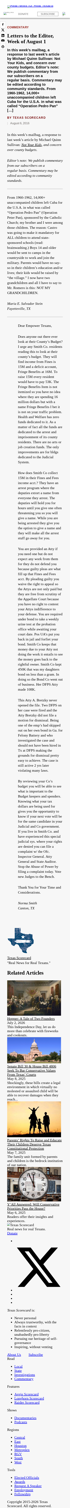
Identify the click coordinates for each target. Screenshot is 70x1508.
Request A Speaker (28, 1486)
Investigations (24, 1375)
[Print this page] (3, 46)
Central (19, 1437)
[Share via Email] (3, 41)
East (17, 1441)
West (18, 1462)
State (18, 1370)
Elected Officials (26, 1477)
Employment (23, 1490)
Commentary (18, 27)
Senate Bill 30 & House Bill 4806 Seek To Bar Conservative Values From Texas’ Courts (31, 1070)
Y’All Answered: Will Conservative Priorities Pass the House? (33, 1206)
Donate (23, 14)
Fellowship (22, 1494)
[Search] (64, 14)
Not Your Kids (31, 145)
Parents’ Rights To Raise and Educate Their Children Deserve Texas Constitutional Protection (34, 1144)
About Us (14, 1355)
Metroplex (22, 1450)
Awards (19, 1482)
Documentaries (25, 1418)
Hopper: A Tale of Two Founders (31, 1019)
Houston (20, 1446)
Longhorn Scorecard (29, 1398)
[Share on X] (3, 30)
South (18, 1458)
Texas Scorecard (29, 117)
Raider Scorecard (26, 1402)
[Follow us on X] (38, 1290)
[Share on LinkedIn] (3, 35)
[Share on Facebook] (3, 24)
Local (18, 1366)
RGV (18, 1454)
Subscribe (48, 14)
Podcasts (20, 1422)
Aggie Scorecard (26, 1394)
